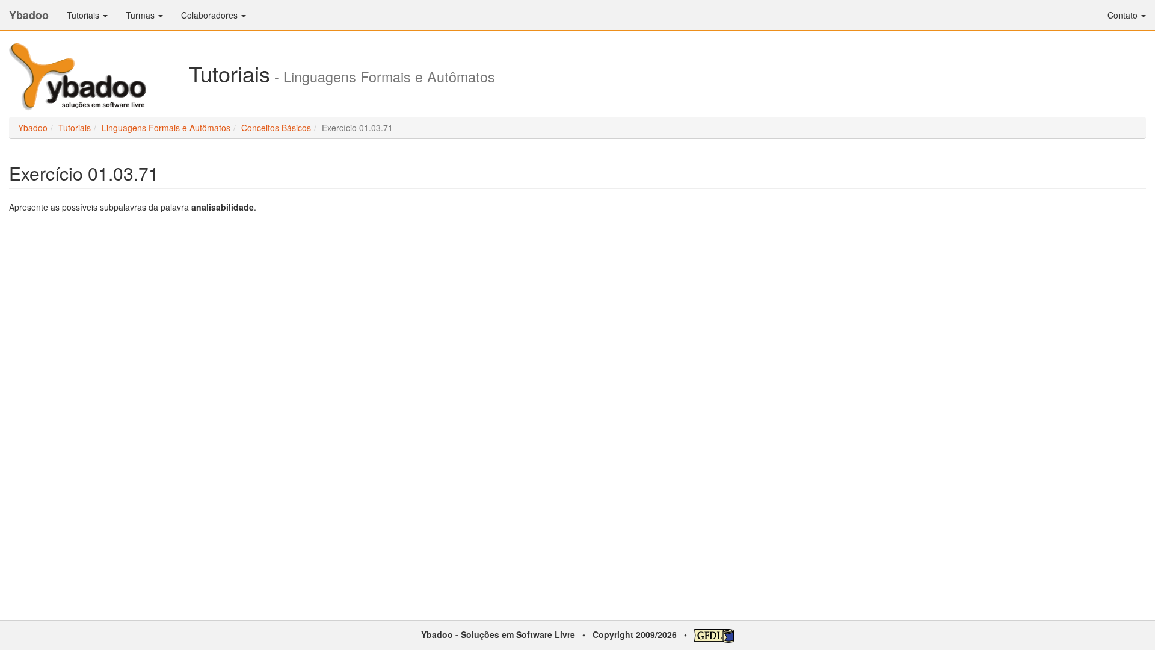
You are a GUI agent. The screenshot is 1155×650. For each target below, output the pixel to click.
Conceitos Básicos (276, 128)
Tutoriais (74, 128)
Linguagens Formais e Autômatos (166, 128)
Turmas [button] (141, 15)
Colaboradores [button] (210, 15)
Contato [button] (1123, 15)
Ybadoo (29, 15)
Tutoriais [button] (84, 15)
